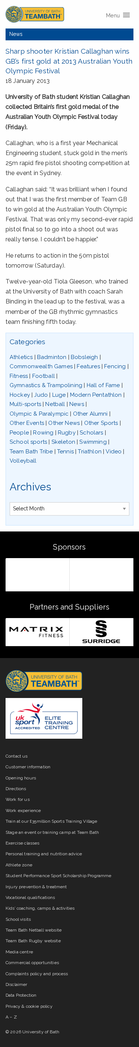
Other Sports (101, 423)
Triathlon (89, 451)
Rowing (43, 432)
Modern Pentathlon (96, 395)
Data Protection (21, 995)
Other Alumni (90, 413)
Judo (41, 395)
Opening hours (21, 778)
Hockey (20, 395)
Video (114, 451)
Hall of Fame (103, 385)
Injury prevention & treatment (36, 886)
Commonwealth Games (41, 366)
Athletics (21, 357)
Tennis (65, 451)
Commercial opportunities (32, 962)
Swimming (92, 442)
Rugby (67, 432)
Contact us (17, 756)
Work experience (23, 810)
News (16, 34)
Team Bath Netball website (34, 930)
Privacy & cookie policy (29, 1006)
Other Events (27, 423)
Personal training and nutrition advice (44, 853)
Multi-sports (25, 404)
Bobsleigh (84, 357)
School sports (28, 442)
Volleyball (23, 460)
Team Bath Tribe (31, 451)
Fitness (19, 376)
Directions (16, 788)
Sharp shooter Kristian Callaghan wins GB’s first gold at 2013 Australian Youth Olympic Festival (69, 61)
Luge (59, 395)
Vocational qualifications (30, 897)
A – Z (11, 1017)
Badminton (51, 357)
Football (43, 376)
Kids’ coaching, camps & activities (40, 908)
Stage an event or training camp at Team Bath (52, 832)
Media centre (19, 951)
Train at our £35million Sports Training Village (51, 821)
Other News (64, 423)
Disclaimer (16, 984)
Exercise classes (23, 843)
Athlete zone (19, 865)
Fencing (115, 366)
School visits (18, 919)
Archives (30, 487)
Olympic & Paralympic (39, 413)
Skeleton (63, 442)
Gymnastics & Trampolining (46, 385)
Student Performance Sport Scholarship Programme (59, 875)
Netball (55, 404)
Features (88, 366)
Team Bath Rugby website (33, 940)
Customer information (28, 766)
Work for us (18, 799)
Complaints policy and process (37, 973)
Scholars (91, 432)
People (19, 432)
